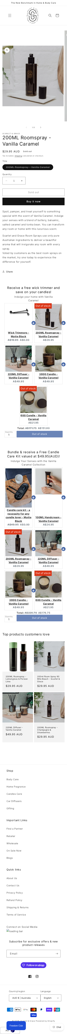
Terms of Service (16, 914)
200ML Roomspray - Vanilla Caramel (29, 168)
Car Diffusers (14, 801)
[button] (9, 15)
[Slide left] (26, 127)
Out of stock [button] (39, 431)
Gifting (10, 808)
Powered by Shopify (45, 1021)
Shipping (18, 156)
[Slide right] (40, 127)
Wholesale (12, 843)
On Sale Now (14, 850)
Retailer (11, 836)
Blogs (10, 857)
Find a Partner (15, 828)
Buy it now (33, 201)
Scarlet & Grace (27, 1021)
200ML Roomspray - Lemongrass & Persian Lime (17, 679)
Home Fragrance (16, 786)
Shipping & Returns (18, 907)
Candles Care (14, 793)
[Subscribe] (56, 953)
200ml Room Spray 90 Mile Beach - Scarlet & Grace (48, 679)
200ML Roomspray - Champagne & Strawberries (47, 730)
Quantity (7, 174)
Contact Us (13, 885)
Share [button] (9, 271)
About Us (12, 878)
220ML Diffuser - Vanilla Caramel (14, 728)
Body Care (13, 779)
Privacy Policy (15, 892)
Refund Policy (14, 900)
